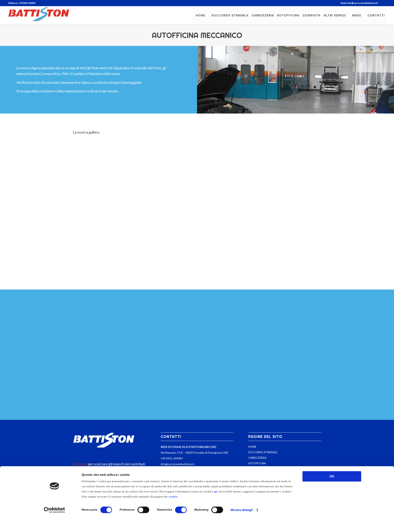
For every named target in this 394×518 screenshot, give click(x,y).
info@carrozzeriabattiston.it (177, 464)
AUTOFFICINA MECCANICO (197, 35)
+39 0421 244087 (172, 458)
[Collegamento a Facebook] (383, 3)
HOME (252, 446)
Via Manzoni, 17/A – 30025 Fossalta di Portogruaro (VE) (194, 452)
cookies (173, 496)
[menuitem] (358, 3)
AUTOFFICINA (257, 463)
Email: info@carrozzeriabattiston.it (359, 3)
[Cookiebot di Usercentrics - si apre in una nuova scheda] (54, 510)
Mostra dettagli (242, 510)
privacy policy (235, 400)
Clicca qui (80, 464)
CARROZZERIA (257, 457)
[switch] (143, 510)
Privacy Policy (164, 406)
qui (216, 491)
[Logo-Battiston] (38, 15)
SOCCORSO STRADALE (262, 452)
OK (332, 476)
